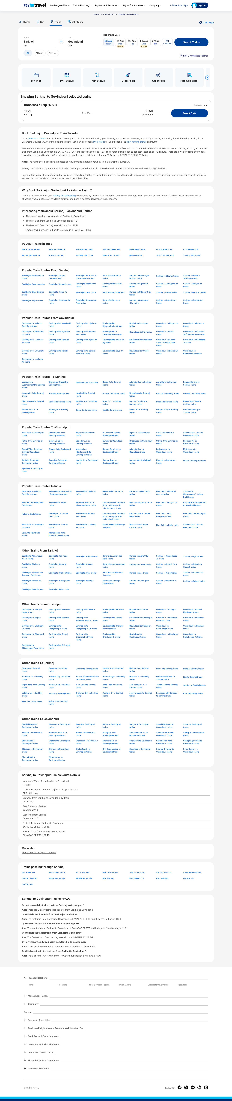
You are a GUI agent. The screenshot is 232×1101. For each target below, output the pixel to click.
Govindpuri (147, 114)
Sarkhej (28, 114)
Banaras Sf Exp (35, 105)
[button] (167, 42)
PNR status (99, 141)
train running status (137, 141)
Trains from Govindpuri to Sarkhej (39, 852)
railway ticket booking (64, 195)
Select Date (189, 113)
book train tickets (37, 138)
